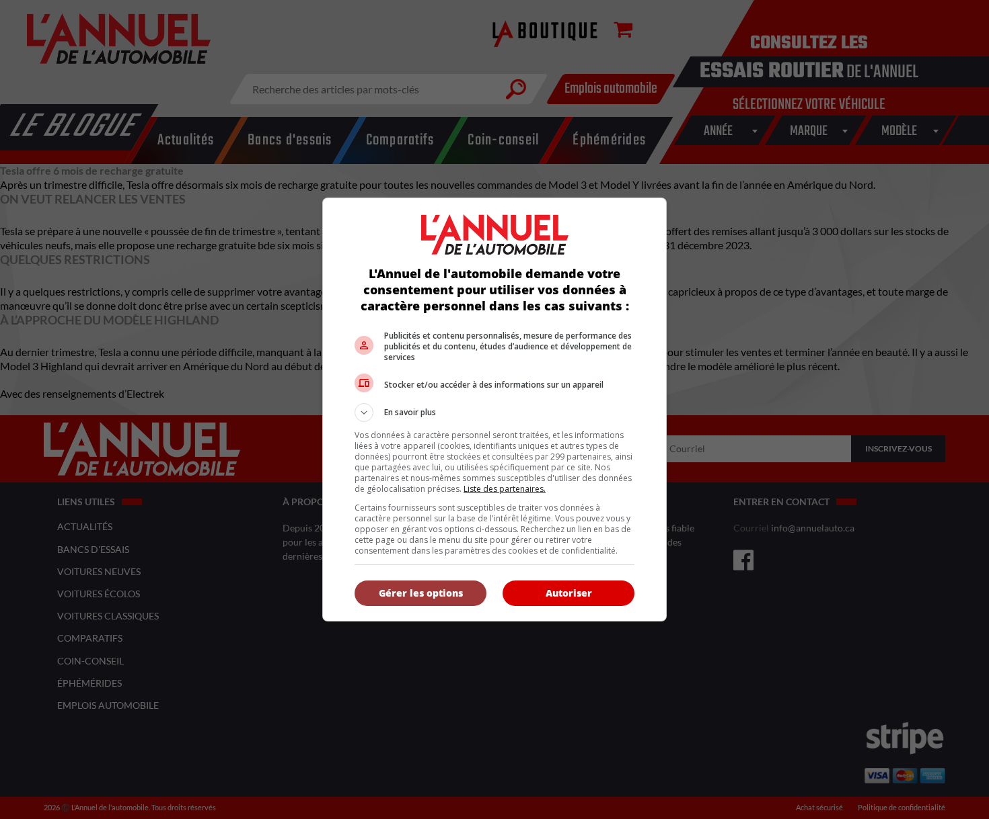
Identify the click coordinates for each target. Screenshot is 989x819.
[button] (494, 412)
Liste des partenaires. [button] (505, 488)
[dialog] (494, 409)
